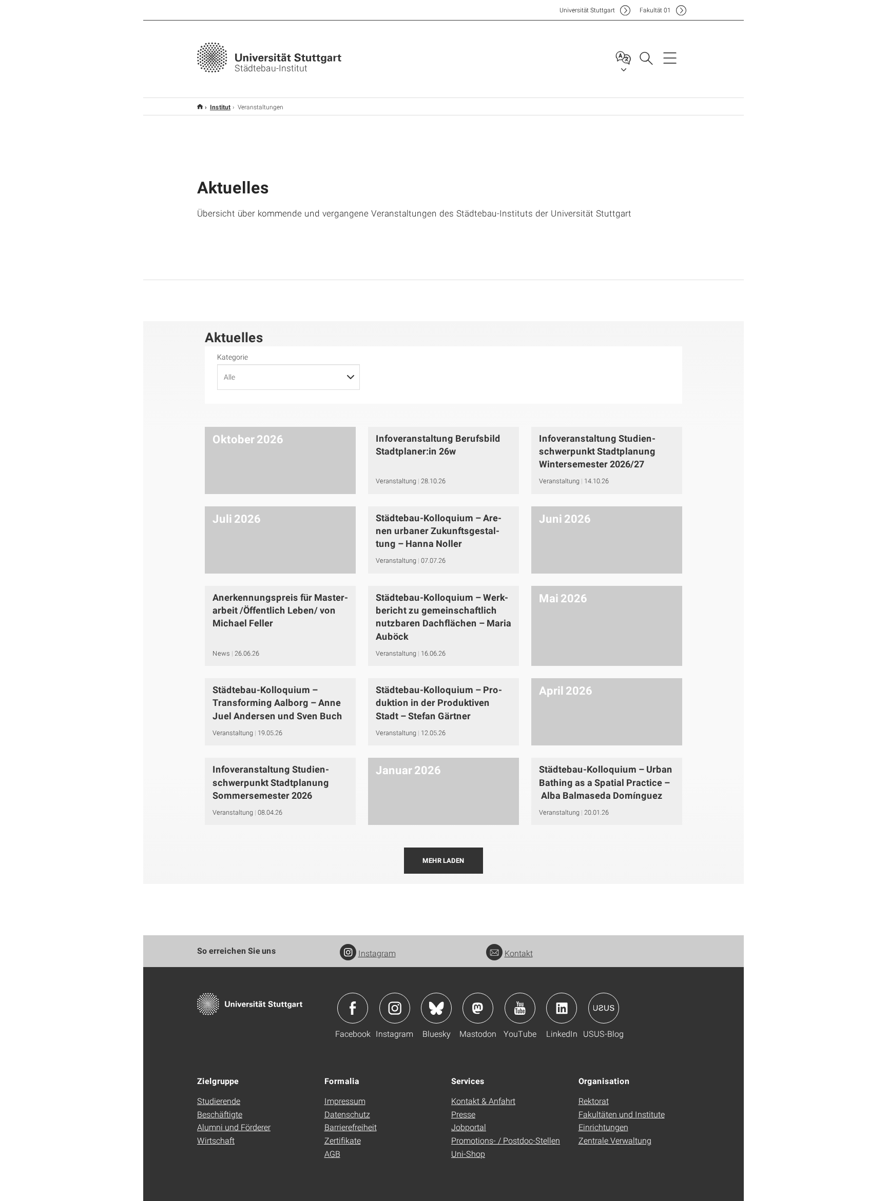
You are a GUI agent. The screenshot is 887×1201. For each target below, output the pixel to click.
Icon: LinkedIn (561, 1008)
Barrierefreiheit (350, 1126)
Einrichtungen (603, 1126)
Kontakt (519, 953)
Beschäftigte (219, 1114)
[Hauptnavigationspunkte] (670, 57)
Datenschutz (347, 1114)
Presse (463, 1114)
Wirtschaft (216, 1140)
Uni (587, 10)
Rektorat (594, 1100)
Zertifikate (342, 1140)
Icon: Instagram (394, 1008)
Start (200, 106)
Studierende (218, 1100)
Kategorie (232, 357)
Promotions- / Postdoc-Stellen (505, 1140)
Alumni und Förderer (234, 1126)
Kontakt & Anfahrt (483, 1100)
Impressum (344, 1100)
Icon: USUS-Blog (603, 1008)
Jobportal (468, 1126)
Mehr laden (443, 860)
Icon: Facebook (352, 1008)
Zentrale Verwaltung (615, 1140)
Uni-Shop (468, 1153)
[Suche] (646, 57)
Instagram (377, 953)
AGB (332, 1153)
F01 (655, 10)
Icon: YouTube (520, 1008)
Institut (220, 107)
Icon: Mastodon (477, 1008)
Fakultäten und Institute (622, 1114)
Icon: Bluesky (436, 1008)
